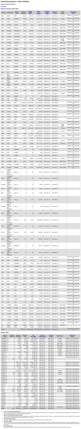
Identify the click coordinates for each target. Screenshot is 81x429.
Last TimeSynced (55, 12)
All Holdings (3, 6)
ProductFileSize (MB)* (38, 12)
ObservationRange (73, 12)
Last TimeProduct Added (47, 12)
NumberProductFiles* (30, 12)
